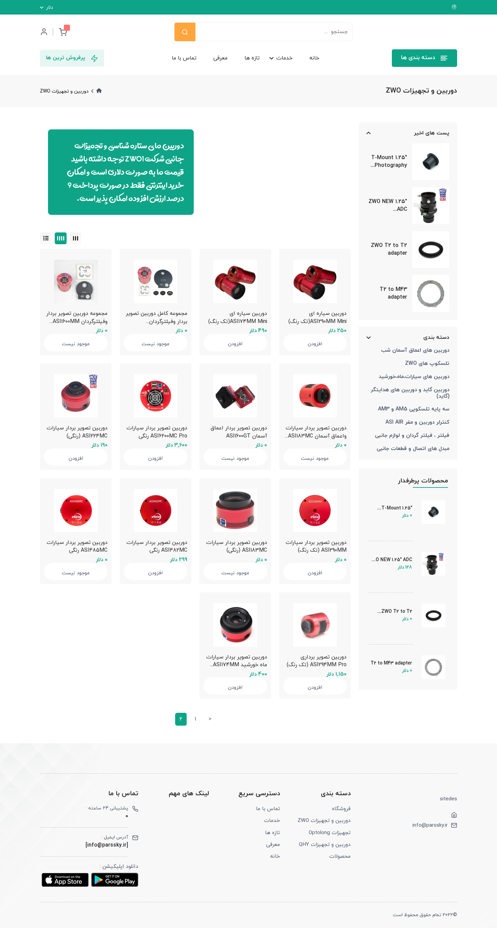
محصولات (340, 856)
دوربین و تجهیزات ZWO (324, 820)
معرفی (220, 58)
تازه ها (252, 58)
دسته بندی (436, 337)
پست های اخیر (431, 133)
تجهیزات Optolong (330, 832)
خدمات (284, 58)
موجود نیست (155, 344)
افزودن (315, 344)
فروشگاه (341, 808)
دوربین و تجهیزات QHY (325, 844)
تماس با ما (184, 58)
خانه (314, 58)
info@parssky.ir (430, 825)
